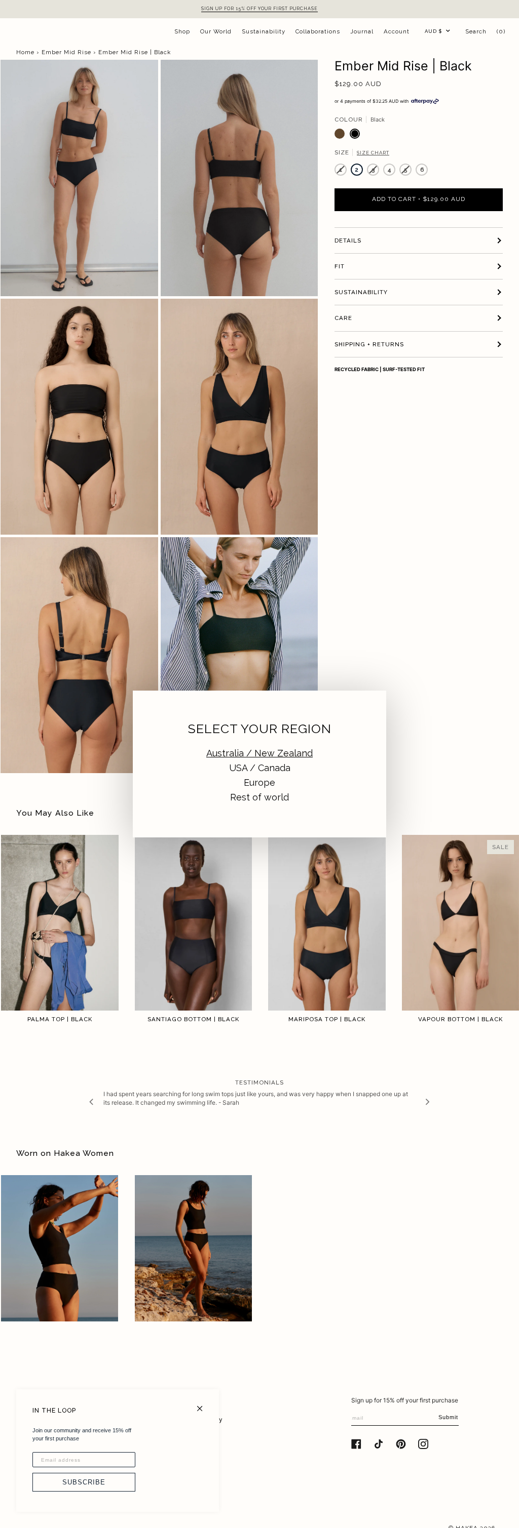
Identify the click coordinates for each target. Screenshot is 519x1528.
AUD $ (433, 31)
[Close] (204, 1404)
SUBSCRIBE (83, 1482)
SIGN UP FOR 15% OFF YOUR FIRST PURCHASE (259, 8)
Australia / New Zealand (259, 753)
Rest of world (259, 797)
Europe (259, 782)
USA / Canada (259, 767)
